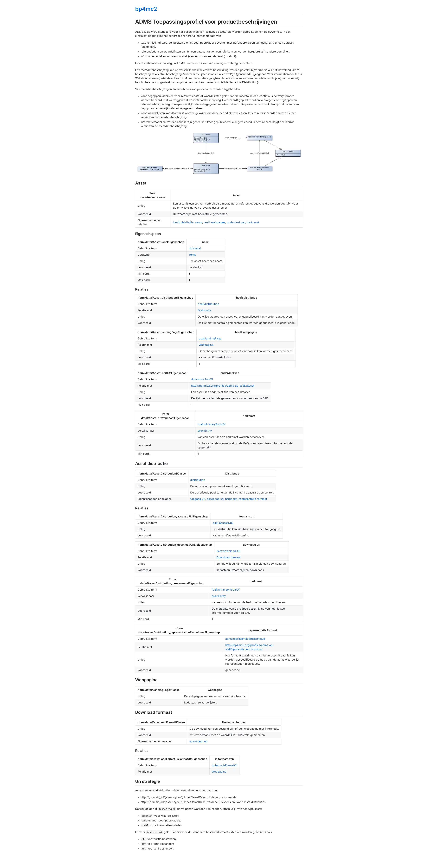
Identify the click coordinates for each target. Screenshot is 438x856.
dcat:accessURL (223, 522)
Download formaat (228, 557)
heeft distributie (183, 222)
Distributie (204, 310)
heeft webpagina (214, 222)
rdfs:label (195, 248)
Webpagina (206, 344)
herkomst (253, 222)
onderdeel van (236, 222)
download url (215, 499)
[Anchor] (148, 183)
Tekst (192, 254)
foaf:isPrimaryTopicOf (212, 424)
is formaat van (198, 741)
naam (198, 222)
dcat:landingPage (210, 338)
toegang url (197, 499)
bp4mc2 (146, 8)
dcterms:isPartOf (202, 379)
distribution (197, 480)
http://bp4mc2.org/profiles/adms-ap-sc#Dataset (222, 385)
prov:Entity (205, 430)
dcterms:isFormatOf (224, 765)
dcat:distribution (208, 304)
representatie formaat (253, 499)
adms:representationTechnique (245, 638)
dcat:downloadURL (228, 551)
